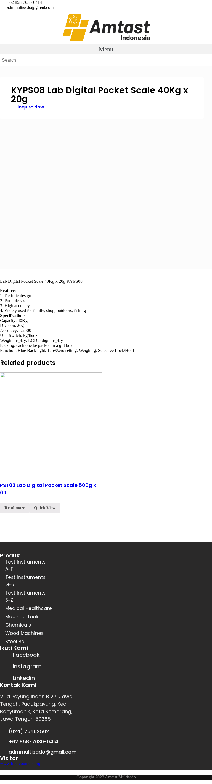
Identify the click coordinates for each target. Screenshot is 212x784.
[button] (106, 49)
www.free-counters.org (20, 763)
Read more (14, 507)
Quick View (45, 507)
